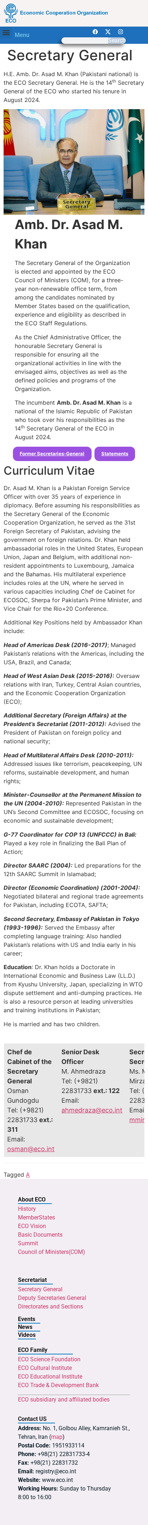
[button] (6, 32)
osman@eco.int (31, 1149)
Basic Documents (40, 1234)
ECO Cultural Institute (45, 1367)
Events (26, 1319)
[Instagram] (120, 32)
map (57, 1436)
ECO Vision (32, 1226)
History (27, 1208)
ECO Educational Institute (50, 1376)
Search (117, 40)
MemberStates (36, 1217)
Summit (28, 1243)
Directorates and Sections (50, 1306)
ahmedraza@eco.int (91, 1110)
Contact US (32, 1418)
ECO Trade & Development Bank (58, 1385)
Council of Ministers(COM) (51, 1252)
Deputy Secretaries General (52, 1297)
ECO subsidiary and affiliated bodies (64, 1399)
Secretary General (40, 1289)
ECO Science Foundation (49, 1359)
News (25, 1327)
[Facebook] (95, 32)
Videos (27, 1334)
